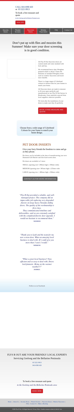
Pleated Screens (35, 401)
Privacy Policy (36, 409)
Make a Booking (43, 403)
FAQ (27, 403)
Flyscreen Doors (47, 401)
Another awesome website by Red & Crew (51, 409)
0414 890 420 (37, 365)
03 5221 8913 (24, 9)
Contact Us (33, 403)
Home (9, 401)
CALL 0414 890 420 (24, 7)
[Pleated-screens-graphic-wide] (60, 10)
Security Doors (25, 401)
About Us (16, 401)
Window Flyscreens (59, 401)
